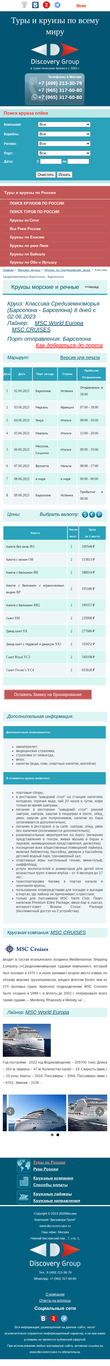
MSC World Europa (59, 323)
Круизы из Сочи (24, 220)
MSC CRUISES (31, 329)
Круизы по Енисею (27, 237)
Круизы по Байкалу (27, 254)
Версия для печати (80, 357)
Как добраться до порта (69, 345)
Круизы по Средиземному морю (68, 269)
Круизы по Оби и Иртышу (33, 262)
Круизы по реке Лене (29, 246)
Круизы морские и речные (45, 286)
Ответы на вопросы (55, 1301)
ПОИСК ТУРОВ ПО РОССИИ (34, 212)
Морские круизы (29, 269)
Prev (10, 1111)
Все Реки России (25, 229)
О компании (55, 1294)
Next (99, 1111)
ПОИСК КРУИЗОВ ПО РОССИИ (37, 203)
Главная (8, 269)
